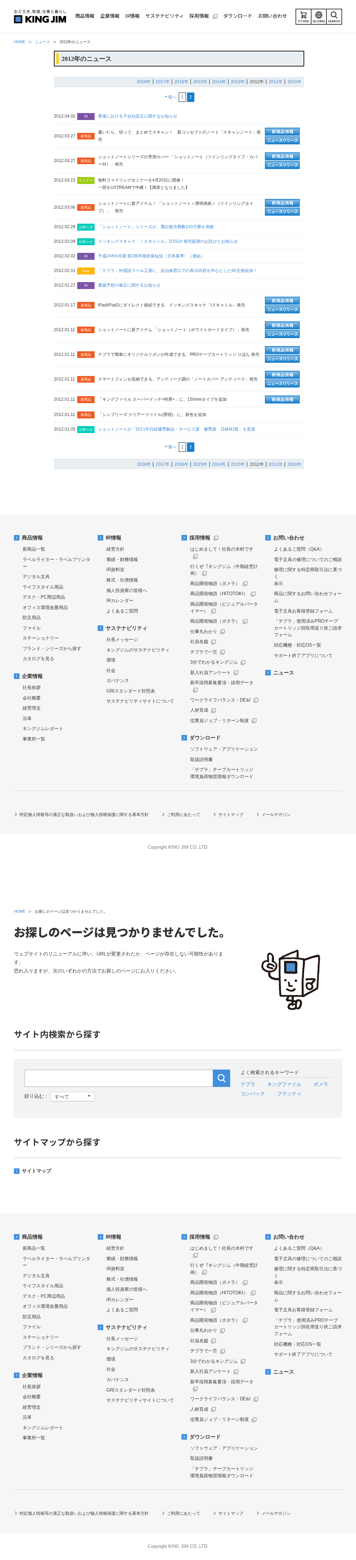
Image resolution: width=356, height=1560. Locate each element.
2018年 (144, 81)
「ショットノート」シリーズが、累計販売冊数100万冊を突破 (156, 226)
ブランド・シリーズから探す (52, 648)
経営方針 (115, 549)
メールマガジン (276, 814)
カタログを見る (38, 658)
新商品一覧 (34, 549)
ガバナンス (117, 680)
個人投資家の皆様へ (126, 590)
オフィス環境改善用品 (45, 607)
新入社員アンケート (210, 672)
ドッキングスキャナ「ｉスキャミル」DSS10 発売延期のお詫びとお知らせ (168, 241)
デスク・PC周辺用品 (44, 597)
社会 (110, 670)
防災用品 (32, 617)
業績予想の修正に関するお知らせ (129, 285)
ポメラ (321, 1084)
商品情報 (32, 538)
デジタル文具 (36, 576)
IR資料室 (115, 569)
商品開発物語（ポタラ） (215, 621)
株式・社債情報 (122, 580)
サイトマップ (230, 814)
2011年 (276, 81)
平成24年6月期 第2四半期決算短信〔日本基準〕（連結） (151, 256)
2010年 (294, 81)
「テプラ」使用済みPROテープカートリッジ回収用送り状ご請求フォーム (308, 627)
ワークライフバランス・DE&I (220, 700)
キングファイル (284, 1084)
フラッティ (289, 1093)
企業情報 (32, 676)
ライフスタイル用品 (43, 587)
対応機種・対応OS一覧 (297, 645)
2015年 (200, 81)
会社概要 (32, 698)
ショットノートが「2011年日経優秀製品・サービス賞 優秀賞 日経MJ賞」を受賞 (176, 429)
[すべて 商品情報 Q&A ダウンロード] (59, 1096)
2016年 (181, 81)
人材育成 (199, 710)
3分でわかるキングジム (214, 662)
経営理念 (32, 708)
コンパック (253, 1093)
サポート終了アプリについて (303, 655)
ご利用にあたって (183, 814)
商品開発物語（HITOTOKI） (219, 593)
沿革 (27, 718)
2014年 (219, 81)
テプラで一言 (203, 652)
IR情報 (113, 538)
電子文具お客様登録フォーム (303, 611)
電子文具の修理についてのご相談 (308, 559)
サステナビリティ (126, 628)
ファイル (32, 628)
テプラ (248, 1084)
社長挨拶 (32, 687)
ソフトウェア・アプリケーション (224, 749)
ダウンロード (205, 738)
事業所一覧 (34, 739)
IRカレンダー (120, 600)
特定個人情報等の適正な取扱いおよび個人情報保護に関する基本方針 (84, 814)
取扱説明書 (201, 759)
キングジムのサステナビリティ (138, 650)
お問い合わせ (289, 538)
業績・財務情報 (122, 559)
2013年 (238, 81)
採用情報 (199, 538)
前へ (172, 97)
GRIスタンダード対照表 (130, 691)
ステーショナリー (41, 638)
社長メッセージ (122, 639)
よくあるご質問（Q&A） (299, 549)
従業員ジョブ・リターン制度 (219, 720)
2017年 (163, 81)
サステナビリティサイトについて (140, 701)
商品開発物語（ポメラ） (215, 583)
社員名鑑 (199, 641)
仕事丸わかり (203, 631)
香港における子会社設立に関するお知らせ (137, 116)
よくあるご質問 (122, 611)
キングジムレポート (43, 728)
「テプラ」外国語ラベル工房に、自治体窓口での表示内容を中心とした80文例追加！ (177, 270)
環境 (110, 660)
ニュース (283, 672)
